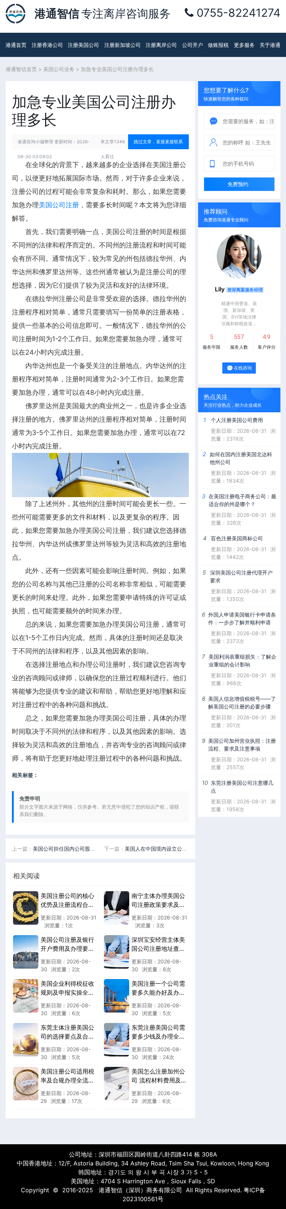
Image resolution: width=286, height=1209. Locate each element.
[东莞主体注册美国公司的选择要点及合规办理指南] (25, 1039)
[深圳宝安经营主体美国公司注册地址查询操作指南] (116, 951)
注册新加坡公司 (122, 45)
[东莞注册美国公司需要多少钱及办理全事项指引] (116, 1039)
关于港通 (270, 45)
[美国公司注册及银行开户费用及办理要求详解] (25, 951)
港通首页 (16, 45)
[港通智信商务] (15, 13)
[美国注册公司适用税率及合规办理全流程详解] (25, 1083)
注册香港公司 (47, 45)
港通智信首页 (21, 69)
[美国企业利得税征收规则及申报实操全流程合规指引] (25, 995)
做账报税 (218, 45)
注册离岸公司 (161, 45)
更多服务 (244, 45)
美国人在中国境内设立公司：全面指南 (169, 848)
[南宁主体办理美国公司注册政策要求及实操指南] (116, 907)
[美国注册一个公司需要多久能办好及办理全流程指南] (116, 995)
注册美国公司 (83, 45)
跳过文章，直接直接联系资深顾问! (158, 144)
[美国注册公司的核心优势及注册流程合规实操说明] (25, 907)
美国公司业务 (58, 69)
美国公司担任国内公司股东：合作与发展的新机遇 (90, 848)
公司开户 (192, 45)
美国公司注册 (59, 205)
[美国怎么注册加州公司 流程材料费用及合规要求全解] (116, 1083)
